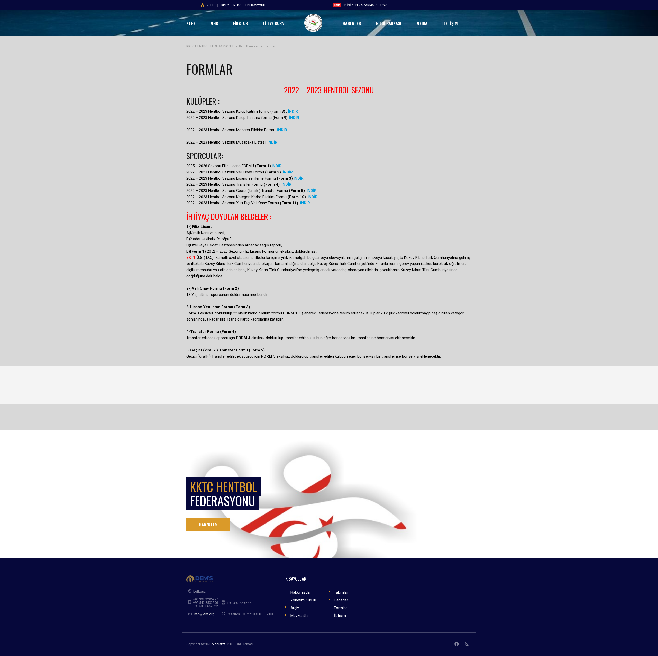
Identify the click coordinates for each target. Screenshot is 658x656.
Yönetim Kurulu (303, 600)
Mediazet (218, 644)
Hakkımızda (300, 592)
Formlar (340, 608)
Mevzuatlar (299, 615)
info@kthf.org (204, 614)
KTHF (210, 5)
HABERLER (208, 524)
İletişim (340, 615)
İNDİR (294, 117)
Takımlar (341, 592)
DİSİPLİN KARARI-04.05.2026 (365, 5)
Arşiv (294, 608)
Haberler (341, 600)
